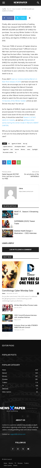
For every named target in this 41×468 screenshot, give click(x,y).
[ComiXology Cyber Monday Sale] (20, 274)
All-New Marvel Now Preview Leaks (25, 305)
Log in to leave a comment (20, 249)
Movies (23, 149)
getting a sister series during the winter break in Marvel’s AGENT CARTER (20, 122)
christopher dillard (20, 146)
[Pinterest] (14, 162)
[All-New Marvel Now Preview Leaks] (7, 308)
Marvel (4, 217)
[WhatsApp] (19, 162)
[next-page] (6, 335)
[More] (29, 18)
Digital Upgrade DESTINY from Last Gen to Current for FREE (11, 176)
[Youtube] (28, 449)
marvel (17, 149)
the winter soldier (8, 152)
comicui (29, 146)
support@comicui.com (17, 434)
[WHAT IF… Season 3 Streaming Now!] (7, 214)
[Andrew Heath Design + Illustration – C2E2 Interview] (7, 233)
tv (15, 152)
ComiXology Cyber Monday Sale (17, 290)
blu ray (25, 143)
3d (9, 143)
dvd (12, 149)
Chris (9, 9)
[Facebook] (4, 162)
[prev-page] (3, 335)
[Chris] (5, 9)
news (28, 149)
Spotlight (35, 149)
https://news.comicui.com (26, 191)
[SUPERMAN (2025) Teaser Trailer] (7, 224)
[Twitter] (9, 162)
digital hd (5, 149)
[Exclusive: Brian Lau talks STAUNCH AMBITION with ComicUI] (7, 328)
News (4, 227)
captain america (7, 146)
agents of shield (16, 143)
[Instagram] (18, 449)
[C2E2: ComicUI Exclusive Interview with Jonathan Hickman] (7, 318)
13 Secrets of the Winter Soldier (14, 101)
